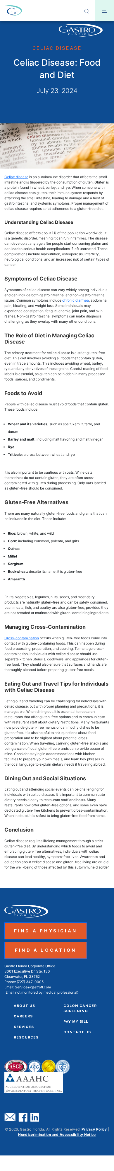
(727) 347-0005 (30, 982)
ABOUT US (24, 1006)
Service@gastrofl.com (33, 987)
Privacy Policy (94, 1129)
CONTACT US (77, 1032)
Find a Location (45, 950)
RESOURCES (26, 1037)
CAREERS (23, 1016)
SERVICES (24, 1027)
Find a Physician (45, 930)
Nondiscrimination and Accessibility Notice (57, 1134)
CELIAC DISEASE (57, 48)
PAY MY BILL (75, 1021)
